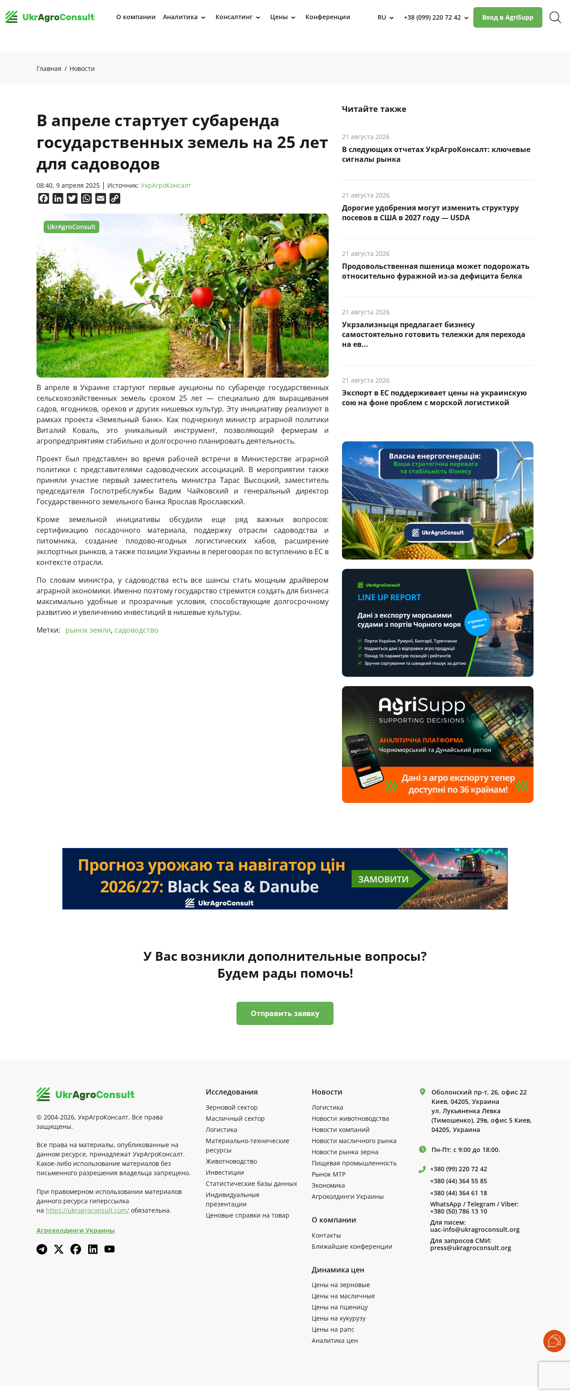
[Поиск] (555, 17)
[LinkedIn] (92, 1249)
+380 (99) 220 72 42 (458, 1169)
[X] (58, 1249)
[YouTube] (109, 1249)
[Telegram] (42, 1249)
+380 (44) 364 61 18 (458, 1193)
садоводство (136, 630)
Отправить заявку (285, 1013)
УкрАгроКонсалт (166, 185)
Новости (82, 68)
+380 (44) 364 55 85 (458, 1181)
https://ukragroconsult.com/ (87, 1210)
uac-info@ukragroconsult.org (475, 1230)
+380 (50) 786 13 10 (458, 1211)
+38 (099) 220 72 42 (432, 17)
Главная (49, 68)
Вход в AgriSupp (507, 17)
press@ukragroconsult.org (470, 1248)
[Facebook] (75, 1249)
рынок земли (88, 630)
